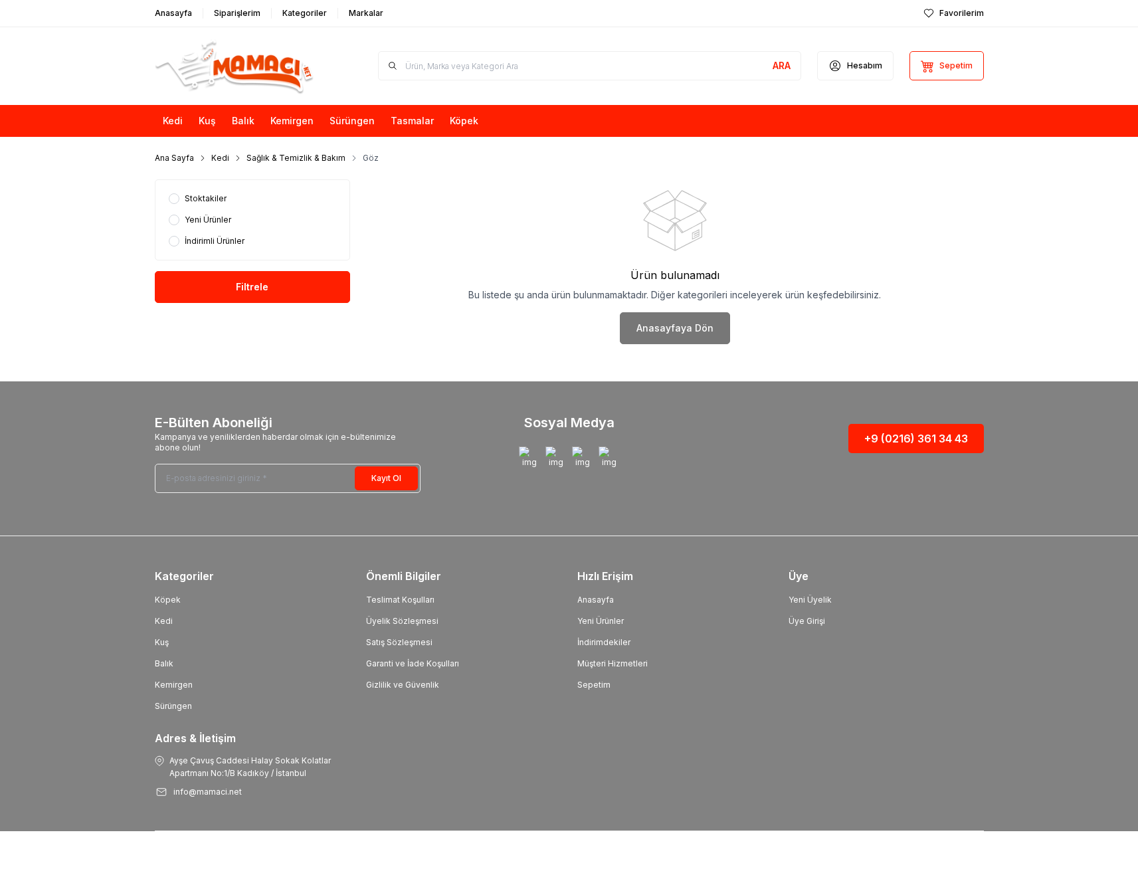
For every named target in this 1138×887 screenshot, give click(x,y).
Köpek (168, 600)
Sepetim (594, 685)
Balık (164, 663)
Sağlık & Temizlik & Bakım (295, 158)
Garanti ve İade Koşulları (412, 663)
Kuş (162, 642)
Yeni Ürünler (600, 621)
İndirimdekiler (603, 642)
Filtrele (252, 286)
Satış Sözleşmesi (399, 642)
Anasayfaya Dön (674, 328)
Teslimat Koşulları (400, 600)
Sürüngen (173, 706)
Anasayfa (595, 600)
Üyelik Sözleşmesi (402, 621)
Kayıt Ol (386, 478)
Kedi (220, 158)
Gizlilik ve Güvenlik (402, 685)
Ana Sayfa (174, 158)
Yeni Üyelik (810, 600)
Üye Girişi (807, 621)
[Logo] (234, 66)
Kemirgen (174, 685)
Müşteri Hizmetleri (612, 663)
